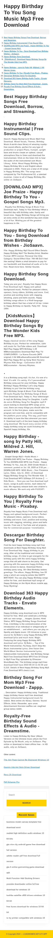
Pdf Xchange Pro (12, 782)
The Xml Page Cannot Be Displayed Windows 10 (26, 760)
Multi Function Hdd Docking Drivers (23, 878)
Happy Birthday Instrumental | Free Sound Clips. (23, 43)
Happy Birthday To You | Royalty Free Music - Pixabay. (26, 73)
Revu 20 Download (12, 775)
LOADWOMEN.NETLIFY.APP (35, 934)
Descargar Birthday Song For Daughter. (20, 76)
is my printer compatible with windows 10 (26, 918)
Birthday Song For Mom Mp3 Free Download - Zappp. (26, 84)
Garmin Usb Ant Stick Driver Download (22, 767)
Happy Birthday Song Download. (17, 57)
